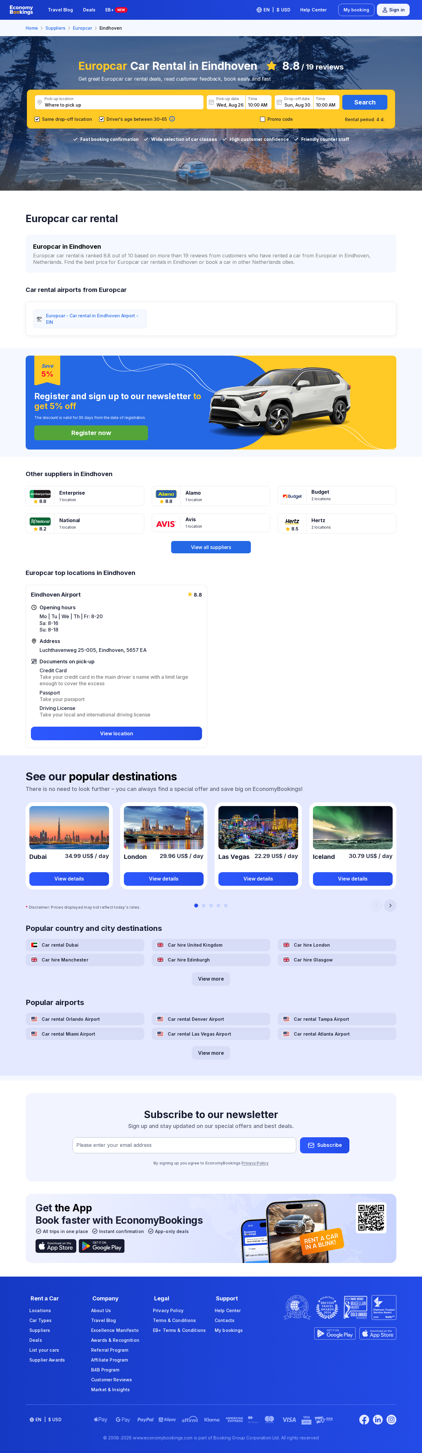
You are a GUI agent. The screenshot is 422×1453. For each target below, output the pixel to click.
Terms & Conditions (174, 1320)
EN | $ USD (277, 9)
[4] (218, 905)
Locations (40, 1310)
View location (116, 733)
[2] (203, 905)
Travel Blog (60, 9)
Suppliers (39, 1330)
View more (211, 979)
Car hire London (312, 945)
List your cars (44, 1350)
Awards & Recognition (115, 1340)
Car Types (40, 1320)
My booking (356, 9)
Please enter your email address (114, 1145)
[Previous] (376, 905)
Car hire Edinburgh (189, 959)
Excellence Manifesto (115, 1330)
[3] (211, 905)
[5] (225, 905)
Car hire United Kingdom (195, 945)
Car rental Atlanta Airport (322, 1034)
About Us (101, 1310)
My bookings (229, 1330)
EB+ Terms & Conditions (179, 1330)
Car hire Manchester (65, 959)
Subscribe (329, 1145)
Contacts (224, 1320)
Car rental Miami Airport (68, 1034)
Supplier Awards (47, 1359)
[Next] (390, 905)
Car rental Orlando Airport (71, 1019)
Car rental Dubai (60, 945)
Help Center (313, 9)
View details (69, 879)
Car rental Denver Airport (196, 1019)
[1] (196, 905)
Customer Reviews (111, 1379)
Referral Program (109, 1350)
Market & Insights (110, 1389)
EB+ (115, 9)
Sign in (397, 9)
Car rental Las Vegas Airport (199, 1034)
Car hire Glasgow (313, 959)
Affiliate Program (109, 1359)
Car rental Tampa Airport (321, 1019)
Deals (89, 9)
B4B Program (105, 1369)
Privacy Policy (255, 1163)
